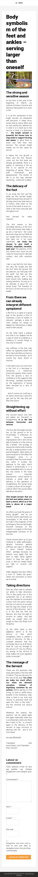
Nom (8, 807)
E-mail (9, 818)
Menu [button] (20, 3)
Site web (9, 829)
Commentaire (12, 779)
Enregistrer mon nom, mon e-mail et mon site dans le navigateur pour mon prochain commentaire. (18, 847)
